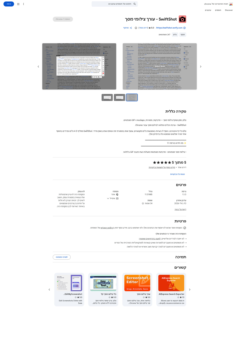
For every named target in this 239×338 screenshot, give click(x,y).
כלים (175, 34)
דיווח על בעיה (180, 209)
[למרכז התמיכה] (62, 257)
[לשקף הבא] (38, 66)
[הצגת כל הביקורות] (177, 174)
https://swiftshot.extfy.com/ (169, 28)
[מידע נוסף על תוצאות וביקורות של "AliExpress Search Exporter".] (178, 297)
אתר (113, 194)
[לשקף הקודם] (200, 66)
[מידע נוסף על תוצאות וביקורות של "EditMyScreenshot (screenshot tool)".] (76, 297)
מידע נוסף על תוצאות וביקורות (162, 167)
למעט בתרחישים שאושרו (150, 239)
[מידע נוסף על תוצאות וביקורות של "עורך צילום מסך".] (144, 297)
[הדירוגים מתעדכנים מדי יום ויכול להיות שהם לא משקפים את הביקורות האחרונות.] (135, 27)
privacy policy (107, 228)
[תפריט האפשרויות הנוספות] (23, 3)
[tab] (229, 10)
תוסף (183, 34)
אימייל (112, 198)
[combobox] (111, 3)
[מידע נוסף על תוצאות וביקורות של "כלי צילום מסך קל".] (109, 297)
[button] (18, 4)
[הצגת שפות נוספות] (142, 203)
